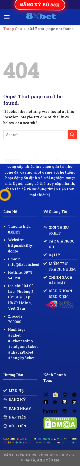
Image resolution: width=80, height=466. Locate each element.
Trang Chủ (12, 28)
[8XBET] (40, 17)
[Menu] (6, 17)
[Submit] (72, 134)
